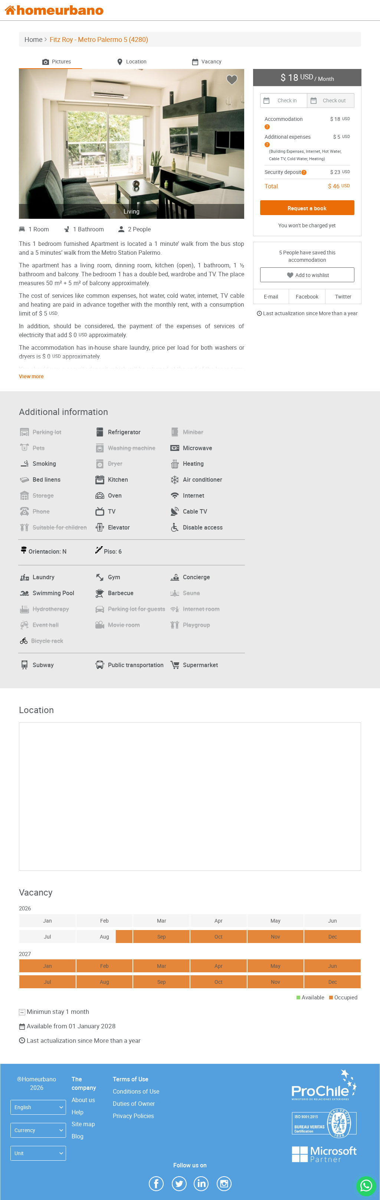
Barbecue (121, 593)
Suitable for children (60, 527)
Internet (193, 495)
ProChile (324, 1073)
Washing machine (131, 448)
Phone (41, 511)
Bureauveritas (324, 1111)
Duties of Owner (134, 1104)
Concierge (196, 577)
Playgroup (196, 625)
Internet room (201, 609)
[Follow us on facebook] (156, 1183)
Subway (43, 665)
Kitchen (118, 479)
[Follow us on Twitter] (179, 1183)
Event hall (46, 625)
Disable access (203, 527)
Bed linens (46, 479)
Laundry (44, 577)
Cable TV (195, 511)
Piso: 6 (113, 551)
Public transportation (136, 665)
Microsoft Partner (324, 1149)
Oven (115, 495)
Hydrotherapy (51, 609)
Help (77, 1112)
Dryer (115, 463)
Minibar (193, 432)
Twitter (343, 296)
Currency (24, 1130)
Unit (19, 1153)
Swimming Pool (53, 593)
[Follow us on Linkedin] (201, 1183)
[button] (267, 126)
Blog (77, 1136)
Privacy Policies (133, 1116)
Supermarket (200, 665)
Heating (193, 463)
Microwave (197, 448)
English (22, 1107)
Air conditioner (202, 479)
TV (111, 511)
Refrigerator (124, 432)
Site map (83, 1124)
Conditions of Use (136, 1091)
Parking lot (47, 432)
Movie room (124, 625)
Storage (43, 495)
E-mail (271, 296)
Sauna (191, 593)
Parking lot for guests (136, 609)
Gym (114, 577)
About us (83, 1100)
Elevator (119, 527)
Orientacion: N (47, 551)
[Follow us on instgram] (224, 1183)
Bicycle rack (47, 641)
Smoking (44, 463)
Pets (39, 448)
